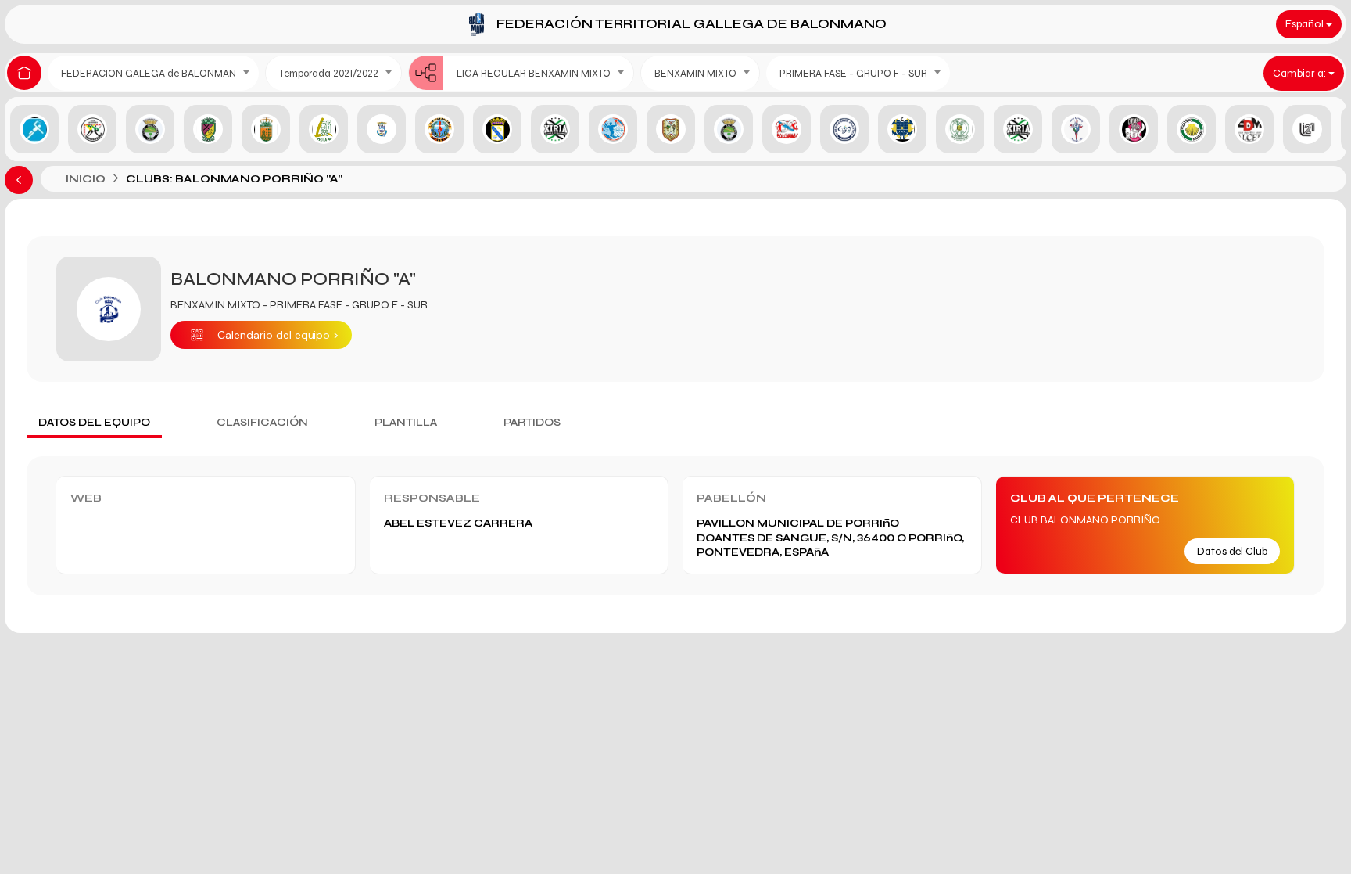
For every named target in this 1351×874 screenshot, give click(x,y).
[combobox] (153, 73)
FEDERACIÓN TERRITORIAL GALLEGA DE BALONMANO (691, 24)
